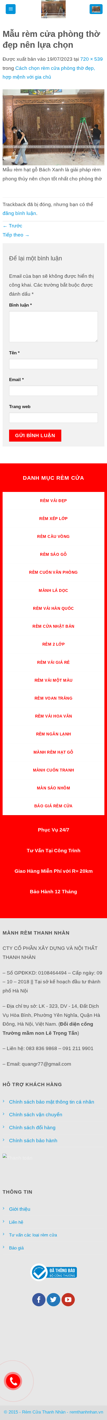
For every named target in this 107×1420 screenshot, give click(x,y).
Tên (14, 352)
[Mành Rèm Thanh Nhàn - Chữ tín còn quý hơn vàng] (53, 9)
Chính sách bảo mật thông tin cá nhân (51, 1102)
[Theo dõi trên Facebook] (39, 1300)
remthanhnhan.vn (86, 1412)
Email (16, 379)
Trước (12, 225)
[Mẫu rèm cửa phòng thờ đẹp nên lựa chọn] (53, 127)
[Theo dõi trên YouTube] (68, 1300)
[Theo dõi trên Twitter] (53, 1300)
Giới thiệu (19, 1209)
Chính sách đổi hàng (32, 1127)
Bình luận (20, 305)
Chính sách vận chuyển (35, 1114)
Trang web (19, 406)
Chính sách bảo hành (33, 1140)
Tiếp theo (16, 235)
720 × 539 (91, 59)
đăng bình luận (19, 213)
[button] (11, 9)
